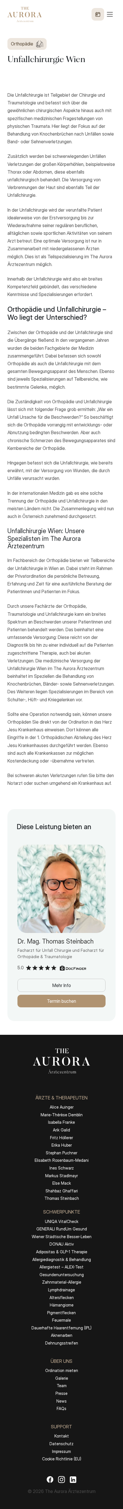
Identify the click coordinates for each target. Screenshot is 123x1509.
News (61, 1401)
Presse (61, 1393)
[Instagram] (61, 1479)
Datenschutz (61, 1443)
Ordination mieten (61, 1370)
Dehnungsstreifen (61, 1343)
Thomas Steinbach (61, 1198)
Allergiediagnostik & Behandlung (61, 1259)
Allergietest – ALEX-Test (61, 1266)
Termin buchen (61, 1001)
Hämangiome (62, 1304)
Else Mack (61, 1183)
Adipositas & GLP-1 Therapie (61, 1251)
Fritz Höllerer (61, 1137)
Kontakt (61, 1435)
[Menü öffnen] (103, 14)
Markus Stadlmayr (61, 1175)
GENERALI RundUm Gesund (61, 1228)
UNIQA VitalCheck (61, 1221)
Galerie (61, 1378)
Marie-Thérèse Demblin (62, 1114)
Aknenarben (61, 1335)
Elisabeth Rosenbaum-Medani (62, 1160)
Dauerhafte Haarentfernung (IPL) (61, 1327)
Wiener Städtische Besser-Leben (62, 1236)
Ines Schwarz (61, 1167)
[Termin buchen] (98, 14)
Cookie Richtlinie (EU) (61, 1458)
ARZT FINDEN (61, 1492)
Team (62, 1385)
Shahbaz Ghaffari (61, 1190)
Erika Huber (61, 1145)
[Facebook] (50, 1479)
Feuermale (61, 1320)
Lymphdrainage (61, 1289)
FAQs (61, 1408)
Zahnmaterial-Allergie (61, 1282)
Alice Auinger (62, 1107)
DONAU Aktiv (61, 1244)
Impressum (61, 1451)
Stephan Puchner (61, 1152)
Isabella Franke (61, 1122)
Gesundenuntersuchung (61, 1274)
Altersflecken (61, 1297)
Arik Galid (61, 1129)
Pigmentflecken (61, 1312)
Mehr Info (61, 985)
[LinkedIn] (73, 1479)
